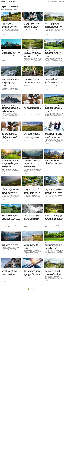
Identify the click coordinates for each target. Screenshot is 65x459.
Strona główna (61, 1)
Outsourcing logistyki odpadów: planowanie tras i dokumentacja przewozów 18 (10, 244)
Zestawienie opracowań (52, 1)
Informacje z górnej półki (8, 1)
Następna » (35, 289)
